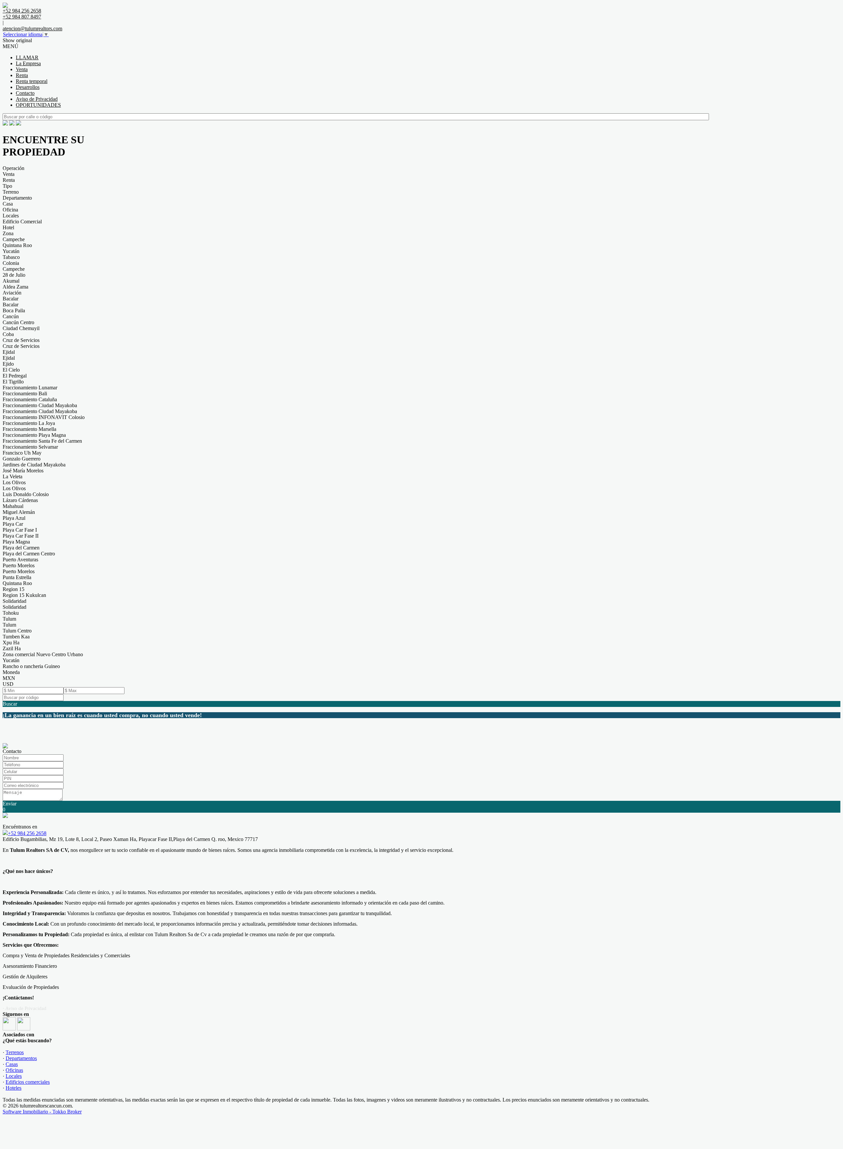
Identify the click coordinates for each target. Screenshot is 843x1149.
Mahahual (13, 506)
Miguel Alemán (19, 512)
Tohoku (11, 613)
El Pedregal (15, 375)
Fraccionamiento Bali (25, 393)
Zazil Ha (12, 648)
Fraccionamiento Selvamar (30, 447)
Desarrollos (28, 87)
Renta (22, 75)
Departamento (17, 198)
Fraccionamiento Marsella (29, 429)
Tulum (9, 619)
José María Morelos (23, 470)
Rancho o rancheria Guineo (31, 666)
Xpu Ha (11, 642)
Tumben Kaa (16, 636)
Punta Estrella (17, 577)
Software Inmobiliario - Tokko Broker (42, 1111)
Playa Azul (14, 518)
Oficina (10, 209)
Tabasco (11, 257)
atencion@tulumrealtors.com (32, 28)
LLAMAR (27, 57)
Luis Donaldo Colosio (26, 494)
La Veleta (12, 476)
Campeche (14, 239)
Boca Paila (14, 310)
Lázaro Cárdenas (20, 500)
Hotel (8, 227)
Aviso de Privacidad (37, 99)
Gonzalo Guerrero (22, 459)
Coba (8, 334)
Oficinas (14, 1070)
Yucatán (11, 251)
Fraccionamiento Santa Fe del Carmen (42, 441)
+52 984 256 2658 (27, 833)
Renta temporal (31, 81)
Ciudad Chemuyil (21, 328)
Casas (12, 1064)
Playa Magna (16, 542)
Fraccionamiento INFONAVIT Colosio (44, 417)
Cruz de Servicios (21, 340)
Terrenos (15, 1052)
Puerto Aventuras (20, 559)
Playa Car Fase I (20, 530)
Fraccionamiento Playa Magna (34, 435)
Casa (8, 204)
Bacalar (10, 298)
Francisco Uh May (22, 453)
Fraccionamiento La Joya (29, 423)
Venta (22, 69)
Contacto (25, 93)
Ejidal (9, 352)
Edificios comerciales (28, 1082)
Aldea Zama (15, 287)
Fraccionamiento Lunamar (30, 387)
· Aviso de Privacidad (24, 1008)
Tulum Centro (17, 630)
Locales (11, 215)
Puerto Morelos (19, 565)
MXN (9, 678)
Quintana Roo (17, 245)
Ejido (8, 364)
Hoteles (13, 1088)
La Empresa (28, 63)
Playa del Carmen (21, 547)
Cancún (11, 316)
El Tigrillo (13, 381)
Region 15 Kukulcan (24, 595)
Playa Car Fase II (21, 536)
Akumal (11, 281)
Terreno (11, 192)
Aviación (12, 292)
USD (8, 684)
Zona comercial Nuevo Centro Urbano (43, 654)
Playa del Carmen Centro (29, 553)
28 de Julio (14, 275)
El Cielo (11, 370)
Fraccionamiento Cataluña (30, 399)
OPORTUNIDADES (38, 105)
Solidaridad (14, 601)
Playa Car (13, 524)
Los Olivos (14, 482)
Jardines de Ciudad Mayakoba (34, 464)
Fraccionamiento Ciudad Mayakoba (40, 405)
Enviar (9, 803)
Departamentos (21, 1058)
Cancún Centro (18, 322)
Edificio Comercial (22, 221)
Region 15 (13, 589)
